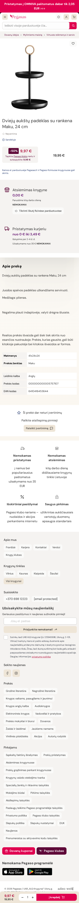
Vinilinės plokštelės (17, 736)
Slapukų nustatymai (42, 823)
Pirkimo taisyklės (40, 792)
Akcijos (38, 736)
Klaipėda (39, 573)
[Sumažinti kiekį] (22, 897)
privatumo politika (41, 656)
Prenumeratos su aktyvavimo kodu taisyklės (32, 838)
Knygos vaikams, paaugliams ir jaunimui (29, 698)
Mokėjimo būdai (15, 792)
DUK (62, 823)
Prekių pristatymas (55, 755)
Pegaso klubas (54, 851)
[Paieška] (72, 25)
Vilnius (9, 573)
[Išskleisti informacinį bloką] (58, 17)
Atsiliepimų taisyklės (18, 800)
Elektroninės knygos (17, 713)
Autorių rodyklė (57, 736)
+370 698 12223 (16, 599)
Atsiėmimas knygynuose (20, 762)
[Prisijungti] (66, 17)
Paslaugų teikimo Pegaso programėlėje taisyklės (34, 808)
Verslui (56, 547)
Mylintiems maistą (32, 34)
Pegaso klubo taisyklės (46, 815)
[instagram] (16, 673)
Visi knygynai (13, 581)
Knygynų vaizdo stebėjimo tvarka (25, 777)
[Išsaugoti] (73, 44)
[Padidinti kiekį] (32, 897)
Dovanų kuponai (21, 851)
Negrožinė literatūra (43, 691)
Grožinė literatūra (16, 691)
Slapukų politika (15, 823)
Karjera (25, 547)
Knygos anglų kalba (17, 706)
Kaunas (23, 573)
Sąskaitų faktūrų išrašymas (22, 755)
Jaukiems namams (42, 728)
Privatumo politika (16, 815)
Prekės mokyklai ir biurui (20, 721)
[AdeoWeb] (66, 889)
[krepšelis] (74, 17)
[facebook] (7, 673)
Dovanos (45, 721)
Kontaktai (40, 547)
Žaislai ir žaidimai (16, 728)
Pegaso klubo (20, 156)
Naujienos (11, 830)
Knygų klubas (14, 555)
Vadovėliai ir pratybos (48, 713)
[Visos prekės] (5, 17)
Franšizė (10, 547)
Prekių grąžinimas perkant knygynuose (28, 770)
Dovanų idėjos (11, 34)
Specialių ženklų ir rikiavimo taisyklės (27, 785)
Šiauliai (54, 573)
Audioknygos (42, 706)
